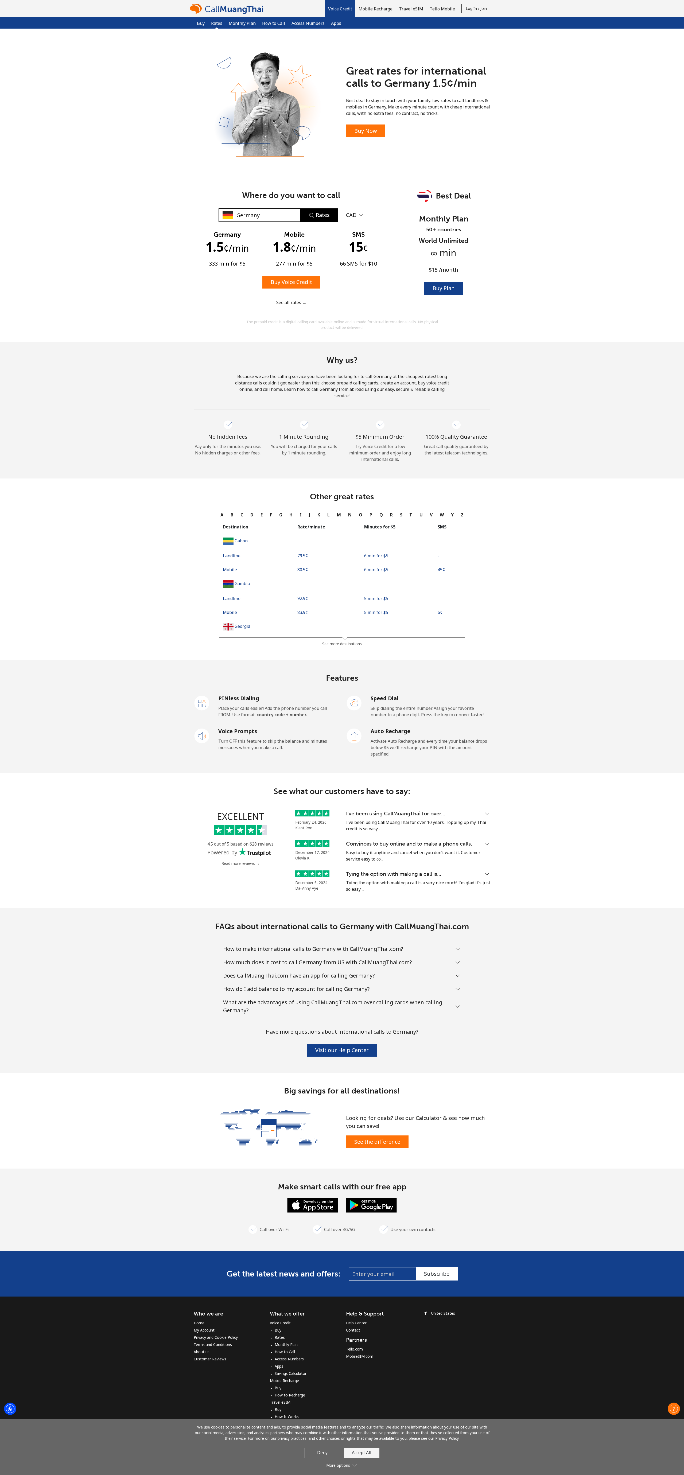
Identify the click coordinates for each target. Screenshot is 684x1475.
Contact (353, 1330)
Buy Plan (444, 288)
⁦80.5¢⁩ (302, 570)
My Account (204, 1330)
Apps (336, 23)
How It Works (287, 1416)
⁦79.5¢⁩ (302, 556)
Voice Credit (280, 1322)
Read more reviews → (240, 863)
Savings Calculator (290, 1373)
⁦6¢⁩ (440, 612)
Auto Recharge (390, 731)
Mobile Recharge (284, 1380)
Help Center (356, 1322)
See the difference (377, 1141)
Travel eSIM (280, 1402)
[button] (340, 8)
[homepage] (228, 8)
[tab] (222, 515)
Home (199, 1322)
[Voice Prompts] (202, 735)
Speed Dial (384, 698)
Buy (201, 23)
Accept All (361, 1452)
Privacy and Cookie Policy (216, 1337)
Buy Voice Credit (291, 282)
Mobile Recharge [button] (375, 9)
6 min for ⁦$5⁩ (376, 556)
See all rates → (291, 302)
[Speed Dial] (354, 702)
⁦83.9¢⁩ (302, 612)
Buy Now (365, 130)
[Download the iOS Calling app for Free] (312, 1205)
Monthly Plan (242, 23)
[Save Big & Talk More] (268, 1131)
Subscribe (436, 1273)
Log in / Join (476, 8)
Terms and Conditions (213, 1344)
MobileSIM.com (359, 1356)
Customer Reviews (210, 1358)
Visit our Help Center (342, 1050)
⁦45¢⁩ (441, 570)
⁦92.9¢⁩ (302, 598)
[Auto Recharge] (354, 735)
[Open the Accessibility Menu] (10, 1409)
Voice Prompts (237, 731)
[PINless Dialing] (202, 702)
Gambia (242, 583)
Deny (322, 1452)
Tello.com (354, 1349)
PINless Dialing (238, 698)
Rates (280, 1337)
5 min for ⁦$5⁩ (376, 598)
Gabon (241, 541)
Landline (231, 556)
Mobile (230, 570)
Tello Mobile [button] (442, 9)
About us (201, 1351)
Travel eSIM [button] (411, 9)
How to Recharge (290, 1395)
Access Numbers (308, 23)
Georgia (242, 626)
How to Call (273, 23)
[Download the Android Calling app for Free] (371, 1205)
